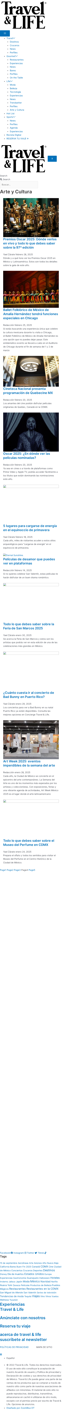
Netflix (54, 1281)
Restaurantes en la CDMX (42, 1288)
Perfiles (13, 52)
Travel (10, 38)
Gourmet (11, 56)
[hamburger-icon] (5, 33)
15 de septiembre (8, 1263)
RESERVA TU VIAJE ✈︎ (18, 138)
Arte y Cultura (17, 110)
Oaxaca (16, 1285)
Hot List (10, 113)
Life (8, 81)
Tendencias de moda (12, 1296)
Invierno (4, 1281)
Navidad (46, 1281)
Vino (42, 1296)
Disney (3, 1274)
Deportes (37, 1270)
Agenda (14, 128)
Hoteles (55, 1277)
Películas (25, 1285)
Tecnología (15, 92)
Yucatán (14, 1300)
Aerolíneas (23, 1263)
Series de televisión (46, 1292)
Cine (51, 1266)
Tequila (27, 1296)
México (35, 1281)
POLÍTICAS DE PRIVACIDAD (14, 1347)
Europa (48, 1274)
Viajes (36, 1296)
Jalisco (12, 1281)
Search (3, 175)
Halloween (44, 1278)
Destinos (14, 41)
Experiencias (16, 63)
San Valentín (30, 1292)
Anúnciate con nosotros (22, 1317)
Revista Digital (14, 135)
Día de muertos (15, 1274)
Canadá (36, 1266)
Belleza (13, 88)
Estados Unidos (34, 1274)
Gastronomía (19, 1278)
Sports (10, 117)
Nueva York (6, 1285)
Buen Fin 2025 (24, 1266)
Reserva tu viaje (15, 1326)
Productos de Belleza (40, 1285)
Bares (13, 70)
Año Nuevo (48, 1263)
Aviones (38, 1263)
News (13, 49)
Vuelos (55, 1296)
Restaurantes (17, 59)
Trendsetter (16, 102)
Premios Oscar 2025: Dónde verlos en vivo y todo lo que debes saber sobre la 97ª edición (30, 243)
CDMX (44, 1266)
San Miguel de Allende (11, 1292)
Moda (13, 84)
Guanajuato (33, 1278)
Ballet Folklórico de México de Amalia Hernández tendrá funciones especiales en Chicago (30, 314)
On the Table (16, 77)
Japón (19, 1281)
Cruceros (14, 45)
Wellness (4, 1300)
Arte (31, 1263)
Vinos (48, 1296)
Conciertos (16, 1270)
